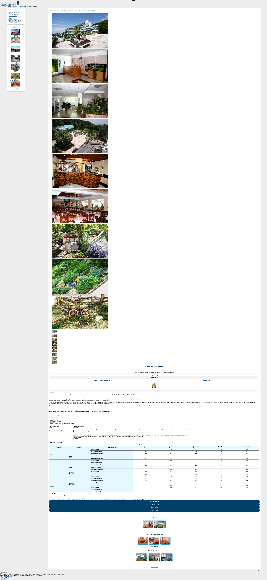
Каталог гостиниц (3, 6)
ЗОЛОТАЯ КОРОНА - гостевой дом (15, 20)
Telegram (142, 372)
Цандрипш (16, 71)
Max (145, 372)
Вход (1, 573)
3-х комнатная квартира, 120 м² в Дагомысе (14, 13)
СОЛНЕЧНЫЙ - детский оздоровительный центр (13, 17)
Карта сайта (2, 579)
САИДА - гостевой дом (13, 18)
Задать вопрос (206, 380)
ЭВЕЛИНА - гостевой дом (13, 19)
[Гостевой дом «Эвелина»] (15, 69)
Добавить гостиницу (33, 6)
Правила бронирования (12, 6)
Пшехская (16, 89)
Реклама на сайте (4, 572)
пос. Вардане (16, 63)
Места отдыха (54, 10)
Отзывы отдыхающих (4, 577)
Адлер (15, 53)
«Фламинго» (15, 35)
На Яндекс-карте (154, 510)
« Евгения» (15, 43)
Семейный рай (16, 87)
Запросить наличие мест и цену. (102, 380)
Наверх (259, 570)
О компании (20, 6)
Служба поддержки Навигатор (6, 576)
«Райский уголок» (16, 52)
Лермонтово (15, 36)
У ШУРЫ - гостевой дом (13, 22)
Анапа (16, 45)
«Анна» (15, 79)
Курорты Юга (25, 6)
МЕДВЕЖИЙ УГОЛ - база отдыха (14, 21)
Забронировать (154, 501)
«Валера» (16, 62)
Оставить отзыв (154, 504)
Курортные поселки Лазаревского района (71, 10)
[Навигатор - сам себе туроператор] (10, 5)
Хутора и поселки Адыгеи (15, 80)
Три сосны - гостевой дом (13, 14)
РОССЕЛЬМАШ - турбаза (13, 15)
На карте (154, 387)
